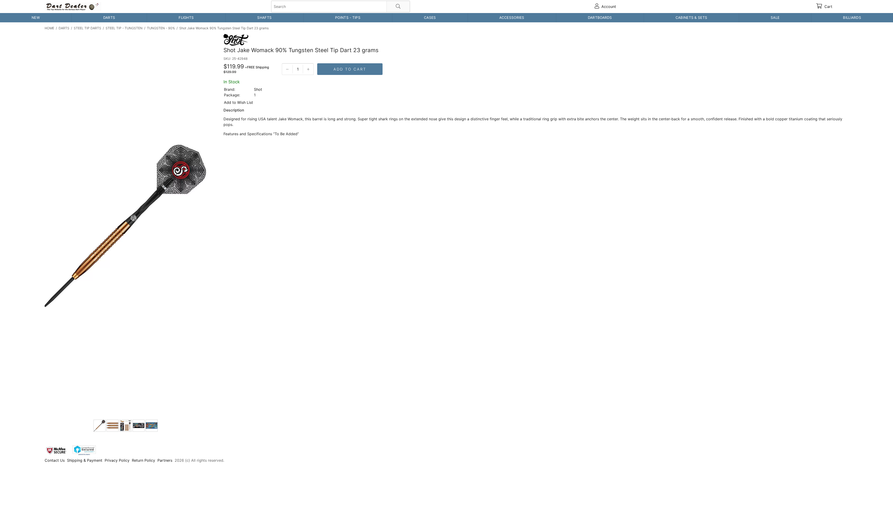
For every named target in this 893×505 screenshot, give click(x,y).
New (36, 17)
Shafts (264, 17)
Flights (186, 17)
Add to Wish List (238, 102)
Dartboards (600, 17)
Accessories (511, 17)
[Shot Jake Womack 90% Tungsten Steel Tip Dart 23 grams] (126, 226)
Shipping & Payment (84, 460)
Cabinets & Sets (691, 17)
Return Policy (143, 460)
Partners (164, 460)
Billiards (852, 17)
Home (49, 28)
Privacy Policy (117, 460)
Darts (109, 17)
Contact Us (55, 460)
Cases (430, 17)
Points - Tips (347, 17)
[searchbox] (340, 6)
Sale (775, 17)
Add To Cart (349, 69)
